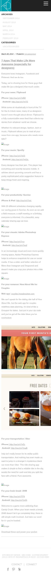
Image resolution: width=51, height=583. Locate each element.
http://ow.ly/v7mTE (20, 102)
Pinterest (13, 569)
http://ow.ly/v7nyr (17, 241)
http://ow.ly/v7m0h (19, 500)
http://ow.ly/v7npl (24, 200)
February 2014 (10, 38)
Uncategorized (11, 47)
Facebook (7, 569)
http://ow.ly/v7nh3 (17, 156)
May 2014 (7, 26)
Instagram (25, 569)
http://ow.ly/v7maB (19, 448)
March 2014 (9, 34)
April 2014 (8, 30)
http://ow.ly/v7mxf (19, 245)
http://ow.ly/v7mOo (20, 159)
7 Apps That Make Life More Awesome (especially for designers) (18, 64)
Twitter (30, 569)
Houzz (19, 569)
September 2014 (11, 18)
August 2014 (9, 22)
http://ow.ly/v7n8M (17, 98)
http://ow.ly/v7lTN (17, 496)
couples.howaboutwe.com (22, 294)
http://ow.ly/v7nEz (17, 444)
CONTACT (16, 564)
